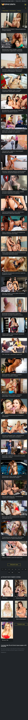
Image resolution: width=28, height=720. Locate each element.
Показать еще (21, 624)
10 (12, 572)
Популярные (13, 10)
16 (19, 572)
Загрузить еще (14, 564)
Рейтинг (19, 10)
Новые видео (5, 10)
